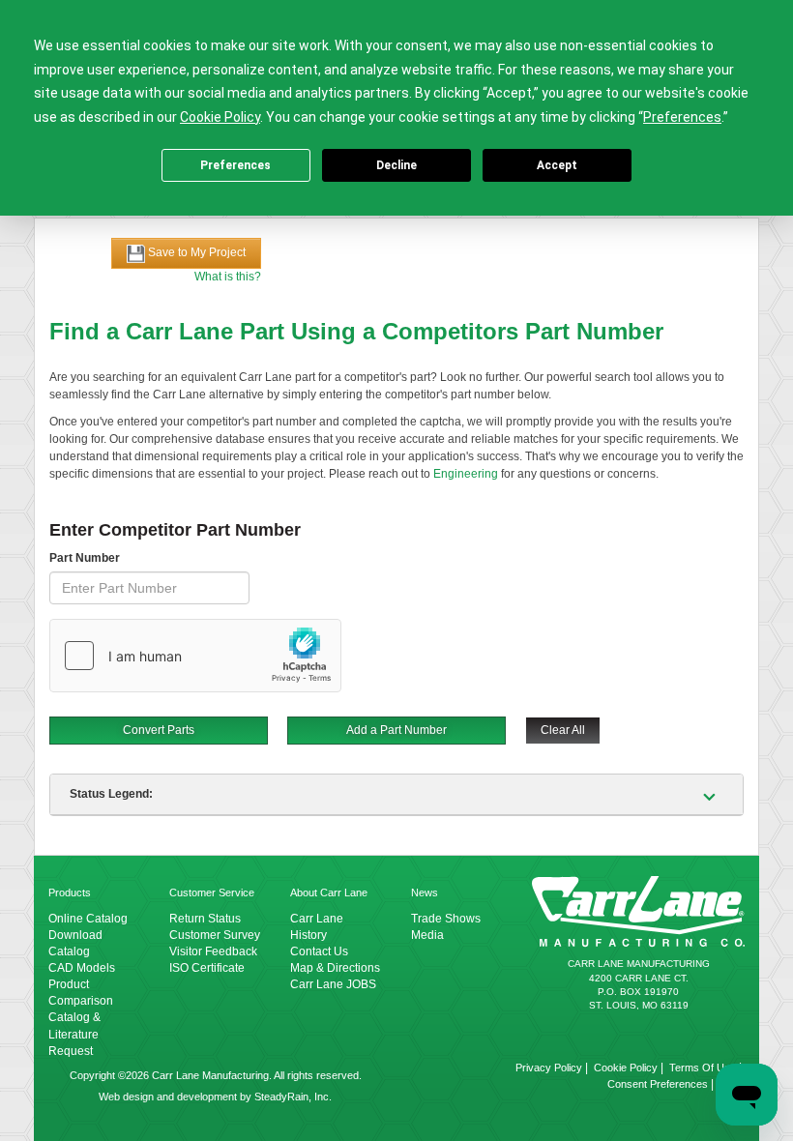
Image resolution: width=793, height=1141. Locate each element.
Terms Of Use (702, 1067)
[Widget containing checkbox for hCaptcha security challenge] (195, 655)
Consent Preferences (657, 1084)
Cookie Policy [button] (220, 117)
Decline (396, 165)
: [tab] (111, 794)
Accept (557, 165)
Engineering (465, 474)
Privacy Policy (548, 1067)
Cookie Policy (626, 1067)
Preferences (235, 165)
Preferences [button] (682, 117)
